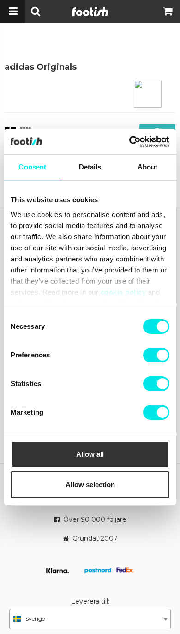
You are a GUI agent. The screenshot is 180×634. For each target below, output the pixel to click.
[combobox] (90, 619)
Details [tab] (90, 167)
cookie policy (123, 292)
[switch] (156, 355)
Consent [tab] (32, 167)
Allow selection (90, 485)
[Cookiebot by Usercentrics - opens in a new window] (129, 142)
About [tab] (148, 167)
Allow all (90, 454)
